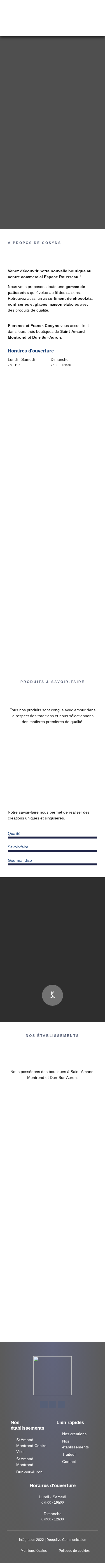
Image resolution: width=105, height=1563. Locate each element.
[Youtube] (52, 1404)
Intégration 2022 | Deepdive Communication (52, 1540)
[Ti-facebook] (44, 1404)
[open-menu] (95, 16)
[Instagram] (61, 1404)
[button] (44, 18)
